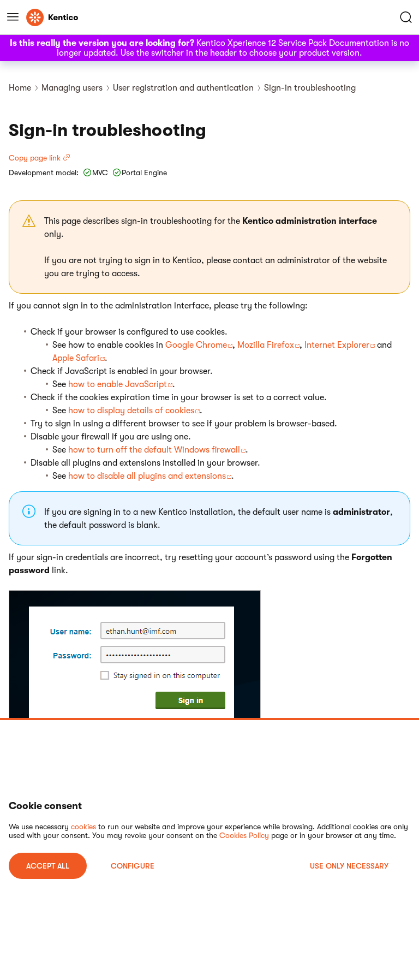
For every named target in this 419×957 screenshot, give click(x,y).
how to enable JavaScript (117, 384)
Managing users (72, 88)
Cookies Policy (244, 835)
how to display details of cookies (131, 410)
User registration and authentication (183, 88)
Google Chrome (196, 345)
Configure (132, 865)
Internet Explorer (336, 345)
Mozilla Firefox (265, 345)
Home (20, 88)
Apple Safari (75, 358)
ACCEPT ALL (47, 865)
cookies (83, 826)
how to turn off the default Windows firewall (154, 450)
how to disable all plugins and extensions (147, 476)
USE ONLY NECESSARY (349, 865)
